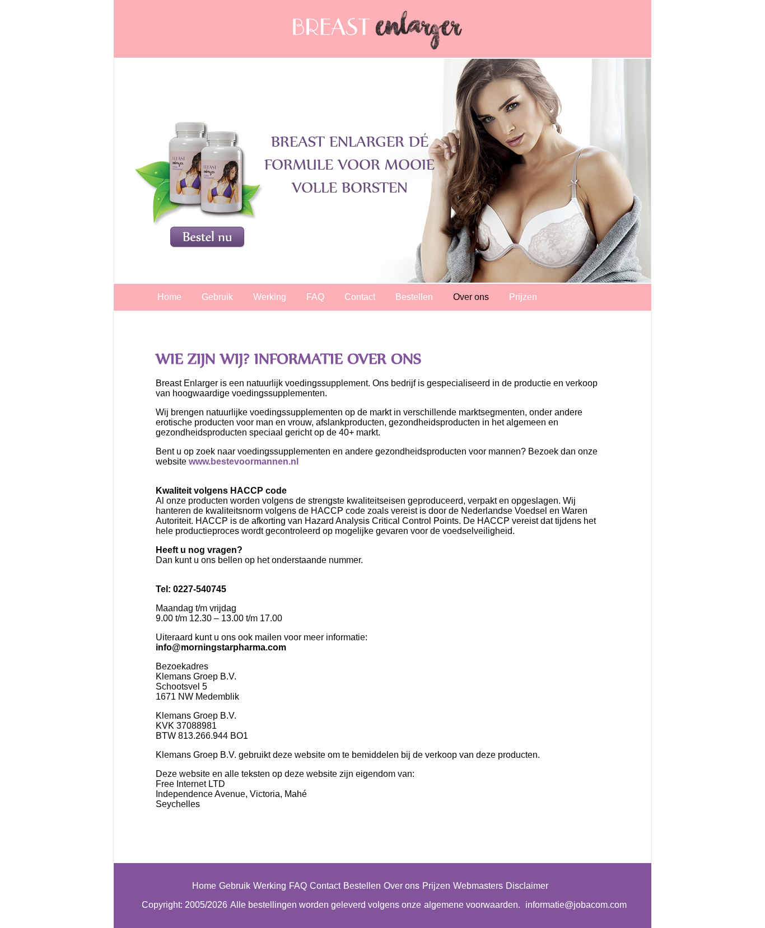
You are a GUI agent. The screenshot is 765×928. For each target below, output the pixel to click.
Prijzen (523, 297)
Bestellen (414, 297)
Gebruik (217, 297)
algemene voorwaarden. (472, 905)
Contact (359, 297)
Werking (269, 297)
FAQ (315, 297)
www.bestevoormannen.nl (243, 461)
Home (169, 297)
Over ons (471, 297)
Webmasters (478, 885)
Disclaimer (527, 885)
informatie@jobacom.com (576, 905)
